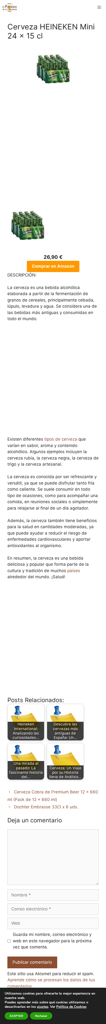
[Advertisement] (53, 150)
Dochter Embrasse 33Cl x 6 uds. (46, 806)
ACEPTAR (16, 1016)
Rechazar (41, 1016)
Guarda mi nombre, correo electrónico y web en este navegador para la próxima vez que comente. (52, 940)
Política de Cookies (71, 1006)
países (73, 570)
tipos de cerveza (60, 439)
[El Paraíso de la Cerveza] (9, 7)
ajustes (42, 1007)
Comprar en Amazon (53, 266)
